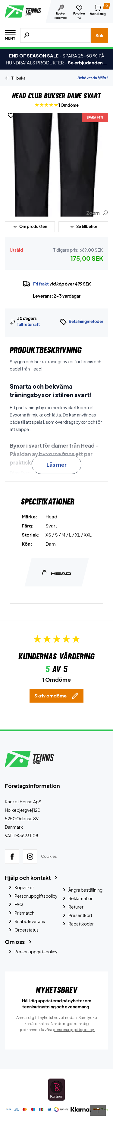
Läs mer (56, 464)
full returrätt (28, 324)
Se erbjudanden (87, 62)
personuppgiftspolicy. (74, 1029)
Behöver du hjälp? (92, 78)
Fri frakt (41, 283)
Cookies (49, 856)
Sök (99, 35)
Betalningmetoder (86, 321)
